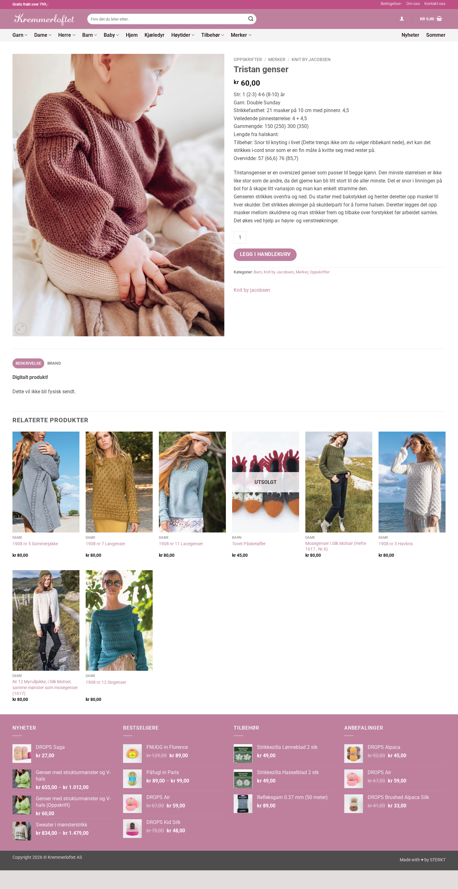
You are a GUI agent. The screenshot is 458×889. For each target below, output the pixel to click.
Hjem (132, 35)
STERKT (438, 860)
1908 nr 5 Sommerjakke (35, 543)
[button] (402, 19)
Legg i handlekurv (265, 254)
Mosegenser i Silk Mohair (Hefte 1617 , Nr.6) (335, 546)
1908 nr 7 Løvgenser (105, 543)
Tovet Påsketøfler (249, 543)
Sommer (436, 35)
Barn (87, 35)
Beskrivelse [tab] (28, 363)
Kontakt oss (435, 3)
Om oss (413, 3)
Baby (109, 35)
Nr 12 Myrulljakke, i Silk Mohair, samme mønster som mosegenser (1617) (45, 687)
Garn (17, 35)
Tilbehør (210, 35)
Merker (239, 35)
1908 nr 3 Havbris (396, 543)
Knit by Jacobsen (311, 59)
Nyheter (410, 35)
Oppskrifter (248, 59)
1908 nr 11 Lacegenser (181, 543)
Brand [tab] (54, 363)
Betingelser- (391, 3)
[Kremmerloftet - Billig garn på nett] (45, 19)
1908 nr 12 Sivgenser (106, 682)
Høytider (180, 35)
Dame (40, 35)
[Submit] (251, 19)
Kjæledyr (155, 35)
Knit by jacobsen (252, 290)
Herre (64, 35)
